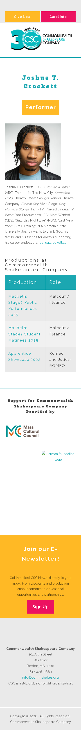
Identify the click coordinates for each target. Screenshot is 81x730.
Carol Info (58, 17)
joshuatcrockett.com (54, 242)
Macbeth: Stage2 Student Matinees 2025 (24, 334)
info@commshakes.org (40, 677)
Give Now (22, 17)
